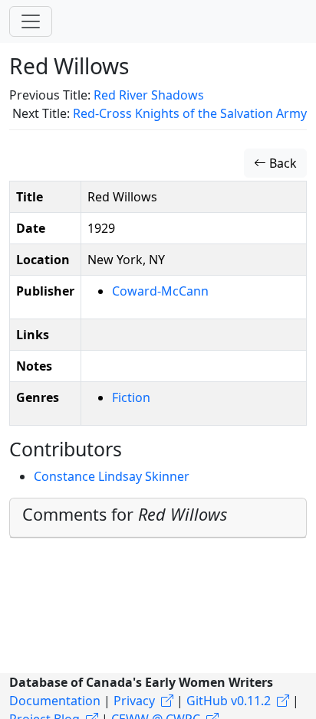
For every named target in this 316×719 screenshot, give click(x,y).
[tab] (158, 518)
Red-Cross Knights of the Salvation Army (190, 113)
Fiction (131, 397)
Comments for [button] (124, 514)
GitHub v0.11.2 (228, 700)
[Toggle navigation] (30, 21)
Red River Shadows (149, 95)
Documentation (54, 700)
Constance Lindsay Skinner (111, 476)
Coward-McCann (160, 291)
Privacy (134, 700)
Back (281, 163)
